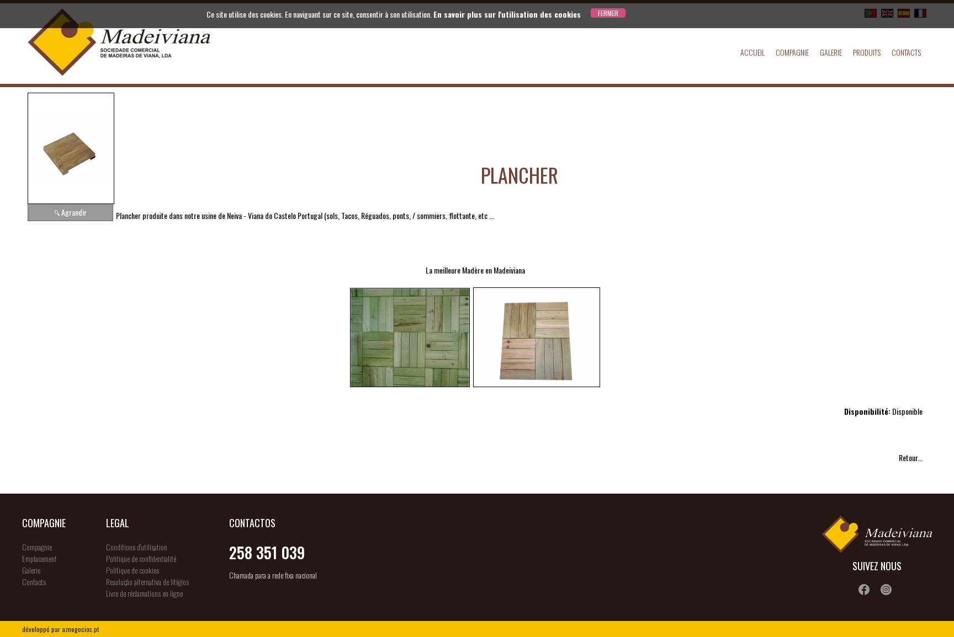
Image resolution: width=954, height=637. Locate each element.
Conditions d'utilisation (136, 547)
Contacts (906, 52)
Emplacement (39, 558)
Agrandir (74, 212)
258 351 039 (267, 552)
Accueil (752, 52)
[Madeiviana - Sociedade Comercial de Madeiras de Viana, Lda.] (119, 43)
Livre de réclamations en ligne (144, 593)
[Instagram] (886, 589)
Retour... (911, 457)
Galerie (831, 52)
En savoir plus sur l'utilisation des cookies (507, 14)
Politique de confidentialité (141, 558)
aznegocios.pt (80, 629)
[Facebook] (864, 589)
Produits (867, 52)
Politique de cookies (132, 570)
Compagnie (792, 52)
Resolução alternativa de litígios (147, 581)
